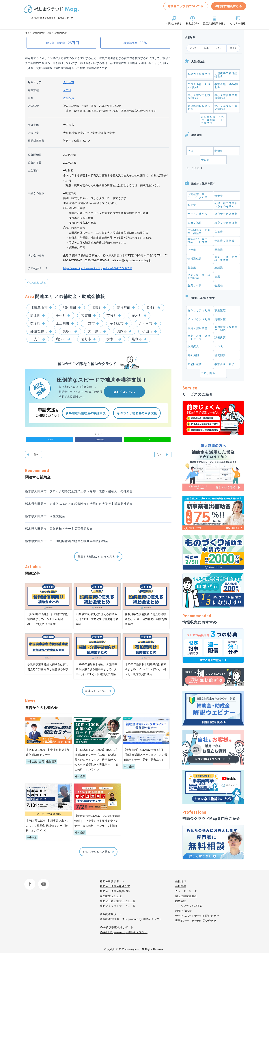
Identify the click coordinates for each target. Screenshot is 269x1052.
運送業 (218, 249)
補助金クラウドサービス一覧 (117, 905)
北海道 (218, 150)
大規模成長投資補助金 (199, 108)
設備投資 (68, 98)
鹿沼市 (61, 339)
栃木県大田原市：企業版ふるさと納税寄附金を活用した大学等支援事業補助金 (79, 503)
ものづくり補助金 (199, 73)
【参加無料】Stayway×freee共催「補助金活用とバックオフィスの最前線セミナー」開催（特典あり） (145, 754)
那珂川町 (69, 307)
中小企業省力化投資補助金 (199, 97)
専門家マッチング (111, 896)
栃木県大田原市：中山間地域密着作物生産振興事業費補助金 (66, 541)
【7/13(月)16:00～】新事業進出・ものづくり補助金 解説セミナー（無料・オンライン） (48, 825)
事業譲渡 (220, 310)
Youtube (43, 881)
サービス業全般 (198, 213)
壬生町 (61, 315)
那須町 (96, 307)
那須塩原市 (39, 331)
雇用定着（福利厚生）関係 (225, 328)
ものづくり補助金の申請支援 (137, 413)
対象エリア (35, 82)
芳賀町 (86, 315)
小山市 (147, 331)
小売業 (192, 249)
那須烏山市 (39, 307)
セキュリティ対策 (199, 310)
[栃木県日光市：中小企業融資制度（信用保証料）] (162, 454)
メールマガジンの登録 (189, 905)
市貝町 (112, 315)
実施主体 (33, 124)
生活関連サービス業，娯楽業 (199, 232)
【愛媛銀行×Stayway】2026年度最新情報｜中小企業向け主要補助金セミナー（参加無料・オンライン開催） (97, 820)
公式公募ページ (37, 268)
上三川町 (63, 323)
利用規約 (180, 900)
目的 (30, 98)
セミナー (219, 48)
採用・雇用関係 (198, 328)
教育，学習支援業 (225, 222)
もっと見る (193, 168)
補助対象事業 (36, 140)
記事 (206, 48)
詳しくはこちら (124, 391)
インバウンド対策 (199, 319)
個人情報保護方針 (186, 896)
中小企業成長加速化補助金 (225, 108)
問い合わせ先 (36, 255)
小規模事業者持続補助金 (225, 75)
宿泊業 (218, 231)
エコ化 (218, 346)
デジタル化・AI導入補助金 (199, 86)
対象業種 (33, 90)
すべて (193, 48)
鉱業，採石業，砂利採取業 (199, 276)
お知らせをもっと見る (96, 851)
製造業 (192, 267)
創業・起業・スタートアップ (199, 337)
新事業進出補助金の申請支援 (86, 413)
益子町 (35, 323)
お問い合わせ (183, 910)
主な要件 (33, 170)
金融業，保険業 (224, 240)
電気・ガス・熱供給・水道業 (225, 258)
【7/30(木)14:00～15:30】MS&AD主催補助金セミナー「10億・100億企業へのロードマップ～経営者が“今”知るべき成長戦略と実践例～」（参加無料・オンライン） (96, 759)
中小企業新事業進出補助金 (225, 97)
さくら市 (146, 323)
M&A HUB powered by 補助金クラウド (123, 932)
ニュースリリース (186, 891)
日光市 (35, 339)
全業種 (67, 90)
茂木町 (137, 315)
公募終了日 (35, 162)
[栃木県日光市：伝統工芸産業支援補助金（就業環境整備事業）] (33, 454)
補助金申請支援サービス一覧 (117, 900)
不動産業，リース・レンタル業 (198, 196)
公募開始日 (35, 154)
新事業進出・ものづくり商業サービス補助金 (212, 120)
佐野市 (86, 339)
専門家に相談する (227, 6)
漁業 (217, 276)
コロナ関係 (208, 373)
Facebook (30, 881)
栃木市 (112, 339)
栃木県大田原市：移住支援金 (45, 516)
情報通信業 (195, 258)
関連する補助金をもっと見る (96, 556)
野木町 (35, 315)
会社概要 (180, 886)
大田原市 (68, 82)
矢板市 (68, 331)
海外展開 (193, 355)
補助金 (233, 48)
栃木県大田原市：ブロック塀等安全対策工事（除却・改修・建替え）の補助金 (79, 491)
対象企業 (33, 132)
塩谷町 (151, 307)
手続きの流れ (36, 193)
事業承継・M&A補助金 (226, 86)
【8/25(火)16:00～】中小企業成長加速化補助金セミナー (48, 752)
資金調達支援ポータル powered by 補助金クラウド (131, 919)
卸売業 (192, 204)
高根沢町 (124, 307)
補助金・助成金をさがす (115, 886)
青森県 (205, 159)
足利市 (137, 339)
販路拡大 (193, 346)
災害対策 (220, 319)
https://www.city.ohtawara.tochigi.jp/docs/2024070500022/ (97, 268)
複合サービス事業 (225, 213)
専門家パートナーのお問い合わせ (195, 920)
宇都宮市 (117, 323)
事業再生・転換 (224, 364)
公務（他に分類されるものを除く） (225, 205)
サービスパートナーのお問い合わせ (197, 915)
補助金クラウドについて (184, 6)
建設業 (218, 267)
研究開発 (220, 355)
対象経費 (33, 105)
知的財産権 (195, 364)
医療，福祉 (195, 222)
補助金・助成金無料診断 (115, 891)
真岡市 (122, 331)
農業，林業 (195, 285)
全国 (190, 150)
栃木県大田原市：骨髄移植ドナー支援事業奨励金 (59, 528)
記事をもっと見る (96, 690)
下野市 (90, 323)
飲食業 (218, 195)
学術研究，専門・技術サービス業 (199, 241)
